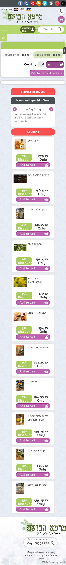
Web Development (53, 562)
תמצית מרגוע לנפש (38, 175)
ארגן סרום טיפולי (37, 209)
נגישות (3, 37)
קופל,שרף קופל (36, 450)
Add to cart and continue (47, 73)
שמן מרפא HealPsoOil (35, 280)
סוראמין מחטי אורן (38, 347)
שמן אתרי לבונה (37, 313)
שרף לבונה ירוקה (37, 485)
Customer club (27, 29)
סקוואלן (32, 381)
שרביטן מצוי (35, 244)
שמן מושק (33, 140)
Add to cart (27, 165)
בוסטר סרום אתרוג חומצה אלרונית (38, 418)
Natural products (33, 92)
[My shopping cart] (61, 19)
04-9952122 (61, 12)
